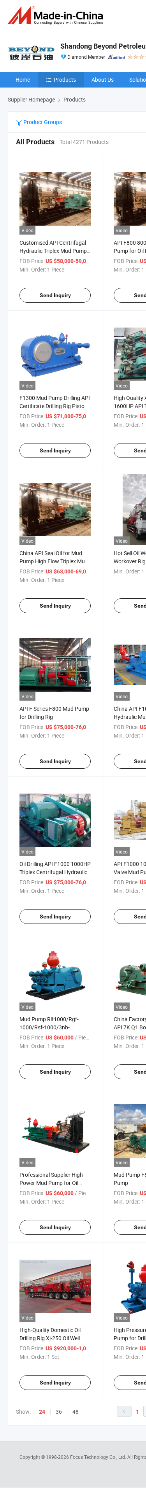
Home (23, 79)
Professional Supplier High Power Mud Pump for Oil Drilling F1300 (51, 1183)
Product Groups (42, 122)
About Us (102, 79)
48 (75, 1411)
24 (42, 1412)
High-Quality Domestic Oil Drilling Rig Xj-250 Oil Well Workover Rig (50, 1338)
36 (59, 1411)
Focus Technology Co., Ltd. (98, 1457)
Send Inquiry (55, 295)
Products (65, 79)
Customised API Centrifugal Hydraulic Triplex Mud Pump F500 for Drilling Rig (53, 251)
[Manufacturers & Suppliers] (57, 15)
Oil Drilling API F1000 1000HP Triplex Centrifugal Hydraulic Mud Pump (55, 872)
